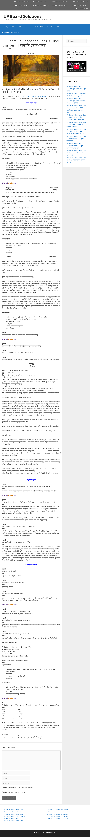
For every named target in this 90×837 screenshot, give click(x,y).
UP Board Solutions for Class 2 (57, 818)
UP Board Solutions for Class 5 (57, 812)
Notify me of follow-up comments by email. (18, 787)
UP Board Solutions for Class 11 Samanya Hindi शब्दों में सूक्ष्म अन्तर (76, 88)
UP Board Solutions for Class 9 (14, 816)
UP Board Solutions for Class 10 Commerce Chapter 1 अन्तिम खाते (76, 153)
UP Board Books (24, 27)
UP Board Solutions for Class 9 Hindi (33, 96)
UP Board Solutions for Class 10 (14, 814)
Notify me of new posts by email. (14, 792)
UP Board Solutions (22, 16)
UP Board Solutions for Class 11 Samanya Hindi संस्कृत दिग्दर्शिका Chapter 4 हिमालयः (76, 131)
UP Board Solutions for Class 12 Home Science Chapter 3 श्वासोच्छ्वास (76, 138)
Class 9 (6, 734)
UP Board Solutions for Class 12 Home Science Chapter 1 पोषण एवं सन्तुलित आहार (76, 145)
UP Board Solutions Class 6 (79, 2)
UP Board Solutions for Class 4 (57, 814)
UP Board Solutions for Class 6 (57, 810)
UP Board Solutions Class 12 (43, 27)
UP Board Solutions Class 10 (10, 32)
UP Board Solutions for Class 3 (57, 816)
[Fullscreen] (84, 71)
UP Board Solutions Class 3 (59, 5)
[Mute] (82, 71)
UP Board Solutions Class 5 (20, 5)
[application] (76, 66)
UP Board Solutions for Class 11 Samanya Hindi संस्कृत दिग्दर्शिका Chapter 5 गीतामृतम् (76, 117)
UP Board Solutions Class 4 (40, 5)
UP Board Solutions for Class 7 (14, 821)
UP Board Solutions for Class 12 (14, 810)
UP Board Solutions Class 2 (79, 5)
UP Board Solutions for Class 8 (14, 818)
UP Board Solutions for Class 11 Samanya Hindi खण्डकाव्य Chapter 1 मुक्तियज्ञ (76, 100)
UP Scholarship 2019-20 (82, 9)
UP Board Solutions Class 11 (65, 27)
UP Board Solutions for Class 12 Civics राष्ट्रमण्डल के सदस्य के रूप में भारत (76, 160)
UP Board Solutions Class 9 (20, 2)
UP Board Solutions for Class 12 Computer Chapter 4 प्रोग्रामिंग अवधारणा (76, 124)
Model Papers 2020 (8, 27)
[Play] (69, 71)
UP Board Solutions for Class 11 (14, 812)
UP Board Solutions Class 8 (40, 2)
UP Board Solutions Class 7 (59, 2)
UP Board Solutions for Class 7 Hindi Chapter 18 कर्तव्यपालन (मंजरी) (22, 738)
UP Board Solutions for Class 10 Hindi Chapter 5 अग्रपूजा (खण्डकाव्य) (23, 736)
